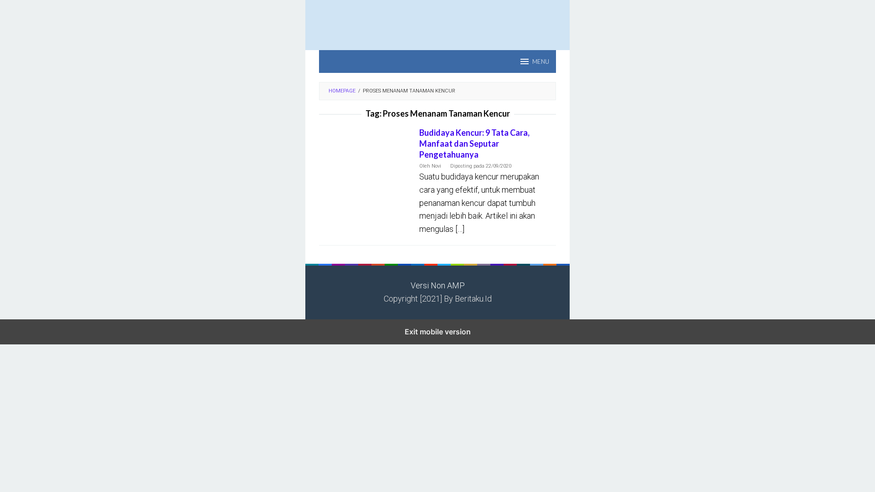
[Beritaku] (437, 20)
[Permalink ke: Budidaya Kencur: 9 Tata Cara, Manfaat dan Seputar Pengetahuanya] (364, 157)
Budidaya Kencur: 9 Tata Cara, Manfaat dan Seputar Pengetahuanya (474, 143)
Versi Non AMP (438, 285)
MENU (540, 61)
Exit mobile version (438, 331)
